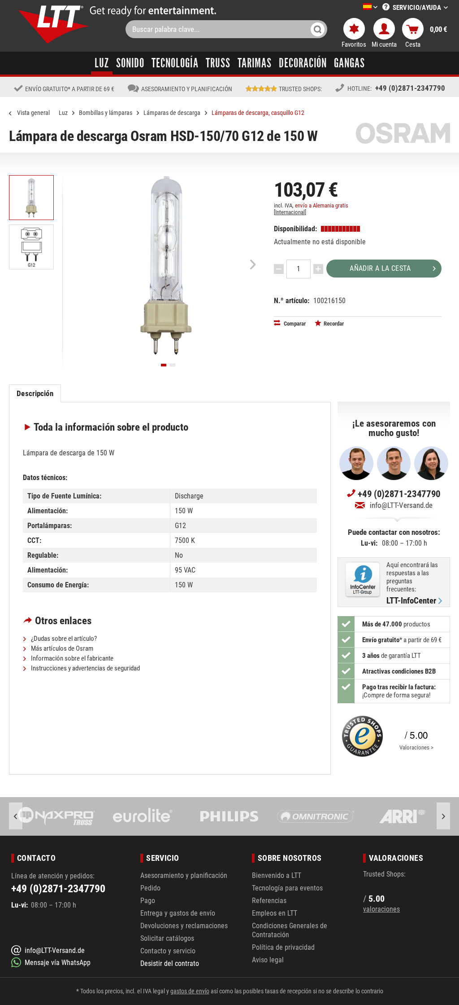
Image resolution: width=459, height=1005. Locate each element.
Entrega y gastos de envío (177, 913)
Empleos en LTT (274, 913)
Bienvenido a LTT (276, 875)
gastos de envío (189, 991)
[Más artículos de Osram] (403, 133)
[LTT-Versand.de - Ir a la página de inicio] (54, 24)
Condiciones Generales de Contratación (289, 930)
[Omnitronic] (316, 816)
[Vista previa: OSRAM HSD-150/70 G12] (31, 197)
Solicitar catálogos (167, 938)
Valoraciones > (416, 747)
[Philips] (229, 816)
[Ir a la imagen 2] (172, 365)
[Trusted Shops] (360, 736)
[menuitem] (356, 7)
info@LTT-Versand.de (401, 505)
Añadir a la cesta (380, 268)
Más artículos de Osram (61, 648)
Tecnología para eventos (287, 888)
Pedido (150, 888)
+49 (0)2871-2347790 (410, 88)
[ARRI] (402, 816)
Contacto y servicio (167, 951)
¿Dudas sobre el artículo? (63, 639)
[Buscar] (317, 29)
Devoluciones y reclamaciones (184, 925)
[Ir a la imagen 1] (163, 365)
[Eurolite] (143, 816)
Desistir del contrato (169, 963)
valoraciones (381, 909)
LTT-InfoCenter (411, 601)
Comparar (294, 323)
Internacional (290, 212)
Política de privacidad (283, 947)
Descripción (35, 393)
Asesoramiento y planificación (183, 875)
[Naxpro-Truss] (56, 816)
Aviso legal (268, 960)
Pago (147, 900)
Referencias (269, 900)
